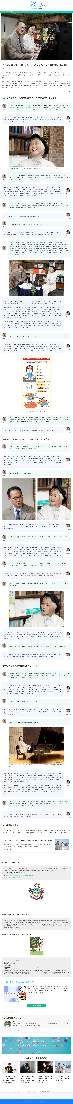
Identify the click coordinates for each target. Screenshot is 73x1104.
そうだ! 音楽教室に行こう (20, 926)
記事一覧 (16, 1030)
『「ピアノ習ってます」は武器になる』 (28, 107)
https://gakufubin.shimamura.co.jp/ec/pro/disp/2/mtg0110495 (26, 967)
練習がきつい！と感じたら (10, 1012)
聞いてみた (5, 69)
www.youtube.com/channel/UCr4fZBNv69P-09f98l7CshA (22, 875)
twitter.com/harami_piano (15, 877)
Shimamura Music (32, 1101)
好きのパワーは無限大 (36, 242)
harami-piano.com (18, 874)
